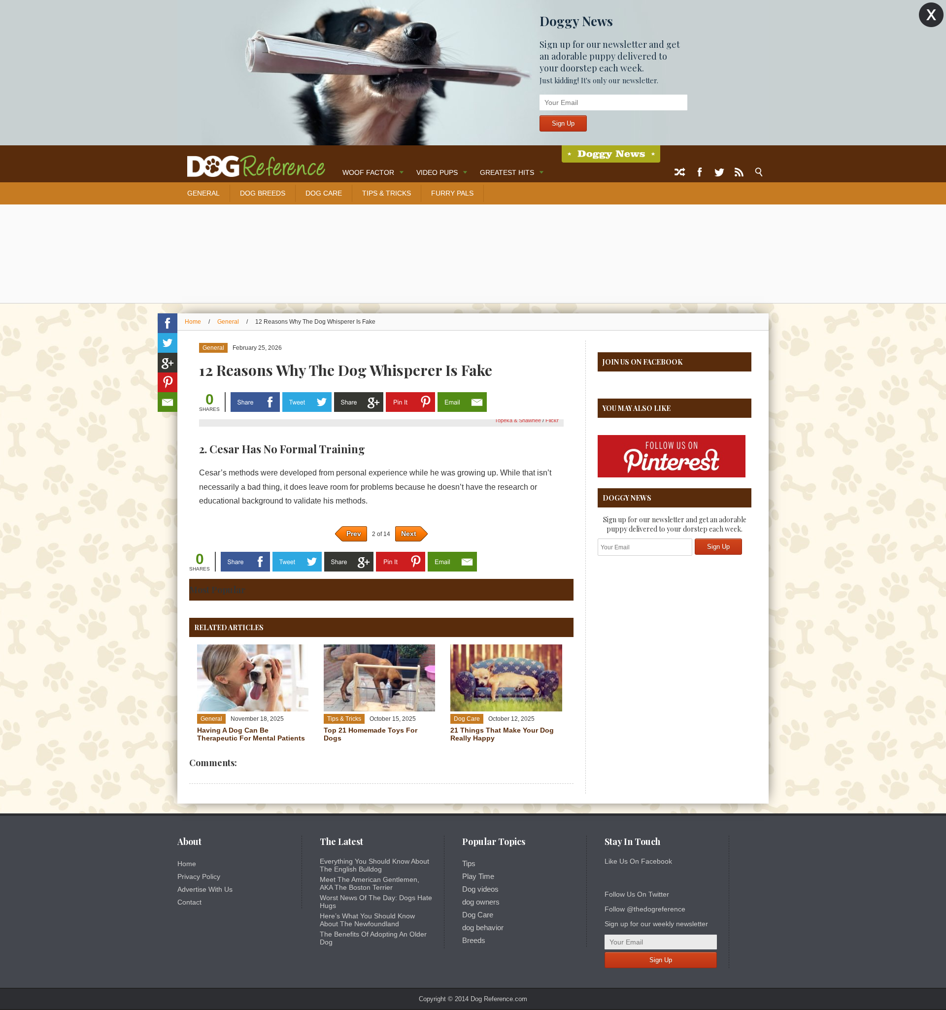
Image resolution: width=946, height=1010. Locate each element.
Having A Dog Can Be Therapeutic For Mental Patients (251, 734)
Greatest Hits (507, 172)
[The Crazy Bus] (251, 161)
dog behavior (483, 928)
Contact (189, 902)
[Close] (931, 15)
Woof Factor (368, 172)
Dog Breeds (262, 193)
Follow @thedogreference (645, 909)
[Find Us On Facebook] (700, 172)
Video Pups (437, 172)
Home (193, 321)
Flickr (552, 420)
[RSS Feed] (739, 172)
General (203, 193)
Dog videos (480, 889)
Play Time (478, 876)
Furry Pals (452, 193)
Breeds (473, 940)
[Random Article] (680, 172)
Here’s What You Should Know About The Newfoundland (367, 920)
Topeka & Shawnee (518, 420)
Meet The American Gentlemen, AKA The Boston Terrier (369, 883)
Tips (468, 864)
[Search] (759, 172)
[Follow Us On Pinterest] (671, 475)
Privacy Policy (198, 876)
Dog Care (323, 193)
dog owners (481, 902)
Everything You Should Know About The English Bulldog (374, 865)
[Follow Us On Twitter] (719, 172)
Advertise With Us (205, 889)
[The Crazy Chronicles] (611, 154)
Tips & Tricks (386, 193)
